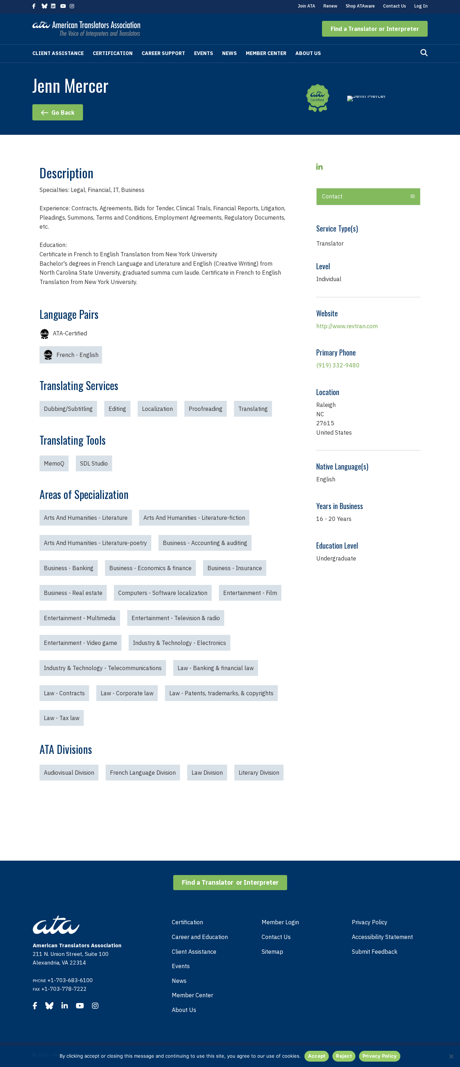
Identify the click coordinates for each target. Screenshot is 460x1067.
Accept (317, 1056)
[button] (375, 29)
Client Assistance (58, 53)
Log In (421, 6)
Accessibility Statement (382, 936)
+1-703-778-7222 (64, 988)
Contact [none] (332, 196)
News (229, 53)
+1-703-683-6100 (70, 980)
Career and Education (200, 936)
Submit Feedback (374, 951)
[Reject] (451, 1056)
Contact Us (394, 6)
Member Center (266, 53)
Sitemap (272, 951)
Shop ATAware (360, 6)
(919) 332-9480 (338, 365)
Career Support (163, 53)
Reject (344, 1056)
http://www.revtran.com (347, 326)
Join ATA (306, 6)
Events (203, 53)
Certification (113, 53)
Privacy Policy (369, 922)
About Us (308, 53)
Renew (330, 6)
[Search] (424, 52)
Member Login (280, 922)
